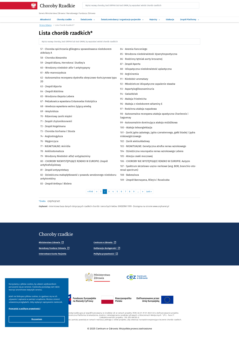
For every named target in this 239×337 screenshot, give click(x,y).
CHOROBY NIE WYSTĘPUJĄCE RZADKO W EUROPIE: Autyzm (158, 161)
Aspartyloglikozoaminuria (139, 88)
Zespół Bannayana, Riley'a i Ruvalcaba (148, 179)
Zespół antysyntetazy (57, 169)
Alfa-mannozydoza (55, 72)
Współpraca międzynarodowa (164, 17)
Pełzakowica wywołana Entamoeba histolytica (71, 101)
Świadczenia (86, 19)
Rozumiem (36, 319)
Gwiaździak (131, 93)
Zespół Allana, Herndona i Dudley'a (65, 62)
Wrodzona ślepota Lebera (59, 96)
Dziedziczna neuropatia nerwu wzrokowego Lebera (154, 151)
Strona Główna (45, 25)
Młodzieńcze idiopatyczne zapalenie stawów (150, 83)
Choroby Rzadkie (57, 5)
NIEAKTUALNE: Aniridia (57, 146)
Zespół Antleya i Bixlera (58, 183)
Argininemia (132, 73)
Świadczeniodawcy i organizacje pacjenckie (121, 19)
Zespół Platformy (188, 19)
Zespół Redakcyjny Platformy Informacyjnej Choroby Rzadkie (208, 17)
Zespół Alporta (53, 86)
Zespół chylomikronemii (58, 121)
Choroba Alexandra (56, 57)
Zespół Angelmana (55, 126)
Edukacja (170, 19)
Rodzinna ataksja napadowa (141, 108)
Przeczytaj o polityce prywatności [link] (24, 308)
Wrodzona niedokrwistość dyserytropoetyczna (151, 53)
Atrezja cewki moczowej (139, 156)
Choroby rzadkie (64, 19)
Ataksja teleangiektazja (139, 127)
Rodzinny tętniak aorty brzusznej (143, 58)
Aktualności (45, 19)
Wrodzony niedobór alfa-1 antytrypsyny (67, 67)
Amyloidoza (52, 111)
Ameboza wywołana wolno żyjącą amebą (68, 106)
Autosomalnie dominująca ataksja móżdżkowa (151, 122)
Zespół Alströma (54, 91)
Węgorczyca (51, 141)
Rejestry (153, 19)
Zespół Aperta (132, 63)
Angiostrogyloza (54, 136)
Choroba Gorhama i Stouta (60, 131)
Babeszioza (132, 174)
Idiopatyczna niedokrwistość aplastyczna (148, 68)
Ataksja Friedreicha (136, 98)
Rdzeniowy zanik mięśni (58, 116)
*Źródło (42, 201)
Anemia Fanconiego (136, 48)
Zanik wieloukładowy (138, 141)
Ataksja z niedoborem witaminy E (143, 103)
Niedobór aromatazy (136, 78)
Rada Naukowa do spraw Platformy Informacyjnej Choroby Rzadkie (207, 4)
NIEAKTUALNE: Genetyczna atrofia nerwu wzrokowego (156, 146)
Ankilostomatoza (54, 151)
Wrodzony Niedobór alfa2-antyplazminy (67, 156)
